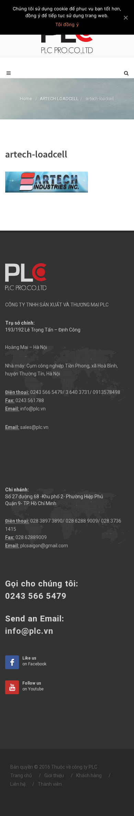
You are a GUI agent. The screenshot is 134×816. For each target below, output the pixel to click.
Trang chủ (21, 775)
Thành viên (50, 784)
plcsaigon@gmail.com (44, 545)
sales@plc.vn (34, 427)
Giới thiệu (54, 775)
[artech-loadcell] (46, 182)
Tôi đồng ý (67, 24)
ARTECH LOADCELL (59, 98)
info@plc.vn (33, 408)
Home (26, 98)
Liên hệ (17, 784)
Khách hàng (89, 775)
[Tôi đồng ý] (125, 17)
